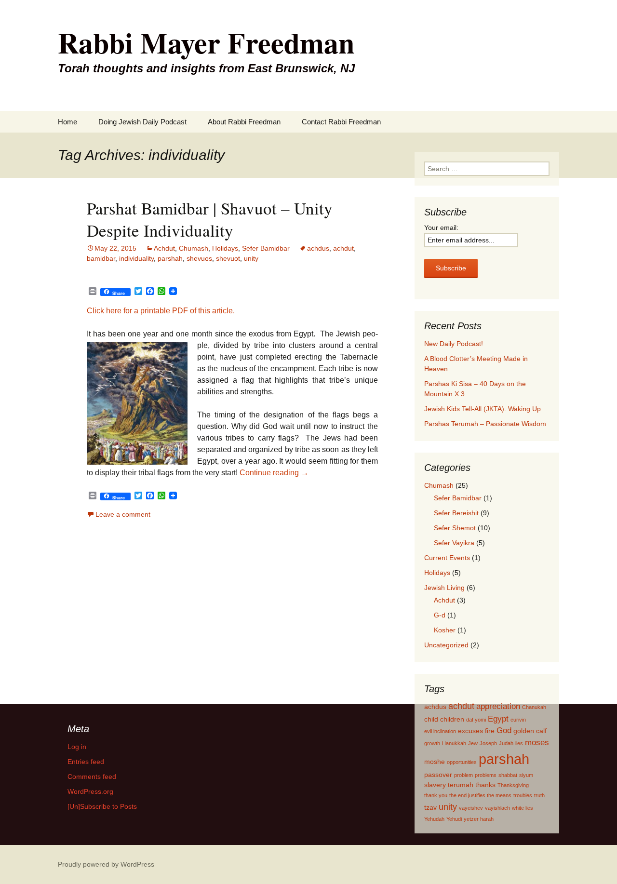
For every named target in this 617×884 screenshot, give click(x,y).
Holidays (225, 248)
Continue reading (274, 473)
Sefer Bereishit (456, 513)
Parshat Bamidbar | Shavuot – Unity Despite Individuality (210, 219)
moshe (434, 761)
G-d (439, 615)
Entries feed (85, 761)
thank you (435, 795)
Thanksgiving (513, 785)
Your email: (441, 227)
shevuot (228, 258)
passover (438, 774)
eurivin (518, 720)
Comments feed (91, 776)
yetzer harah (479, 819)
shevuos (199, 258)
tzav (430, 807)
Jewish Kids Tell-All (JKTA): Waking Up (482, 409)
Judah (506, 743)
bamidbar (101, 258)
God (503, 730)
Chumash (193, 248)
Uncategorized (446, 645)
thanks (485, 785)
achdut (343, 248)
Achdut (164, 248)
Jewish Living (444, 587)
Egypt (498, 718)
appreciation (498, 706)
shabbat (507, 775)
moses (537, 742)
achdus (318, 248)
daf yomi (476, 720)
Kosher (445, 630)
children (452, 719)
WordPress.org (90, 791)
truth (539, 795)
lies (519, 743)
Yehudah (434, 819)
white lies (522, 808)
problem (463, 775)
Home (67, 122)
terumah (460, 785)
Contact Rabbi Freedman (341, 122)
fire (490, 731)
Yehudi (454, 819)
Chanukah (534, 707)
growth (432, 743)
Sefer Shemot (455, 528)
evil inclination (440, 731)
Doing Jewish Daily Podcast (142, 122)
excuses (470, 731)
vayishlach (497, 808)
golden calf (530, 731)
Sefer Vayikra (454, 543)
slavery (435, 785)
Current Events (447, 558)
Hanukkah (454, 743)
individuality (136, 258)
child (431, 719)
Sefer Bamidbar (266, 248)
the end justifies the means (480, 795)
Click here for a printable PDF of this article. (161, 311)
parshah (170, 258)
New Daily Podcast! (453, 344)
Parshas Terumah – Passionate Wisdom (485, 424)
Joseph (488, 743)
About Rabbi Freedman (244, 122)
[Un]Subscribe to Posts (102, 806)
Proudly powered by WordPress (106, 864)
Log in (76, 746)
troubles (522, 795)
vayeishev (471, 808)
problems (485, 775)
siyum (526, 775)
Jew (473, 743)
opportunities (462, 762)
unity (251, 258)
